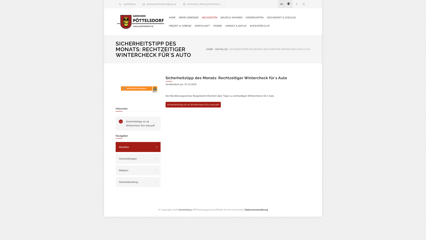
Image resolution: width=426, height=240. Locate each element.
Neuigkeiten (209, 17)
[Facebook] (296, 4)
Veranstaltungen (128, 158)
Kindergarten (255, 17)
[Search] (304, 4)
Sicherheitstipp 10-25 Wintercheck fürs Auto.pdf (140, 123)
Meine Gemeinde (189, 17)
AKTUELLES (221, 49)
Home (172, 17)
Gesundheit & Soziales (281, 17)
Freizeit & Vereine (180, 25)
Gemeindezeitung (128, 182)
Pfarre (217, 25)
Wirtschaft (202, 25)
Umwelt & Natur (235, 25)
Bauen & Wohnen (231, 17)
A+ (281, 4)
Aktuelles (124, 147)
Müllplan (123, 170)
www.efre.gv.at (260, 25)
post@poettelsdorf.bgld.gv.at (161, 4)
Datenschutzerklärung (256, 209)
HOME (209, 49)
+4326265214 (129, 4)
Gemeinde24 (185, 209)
